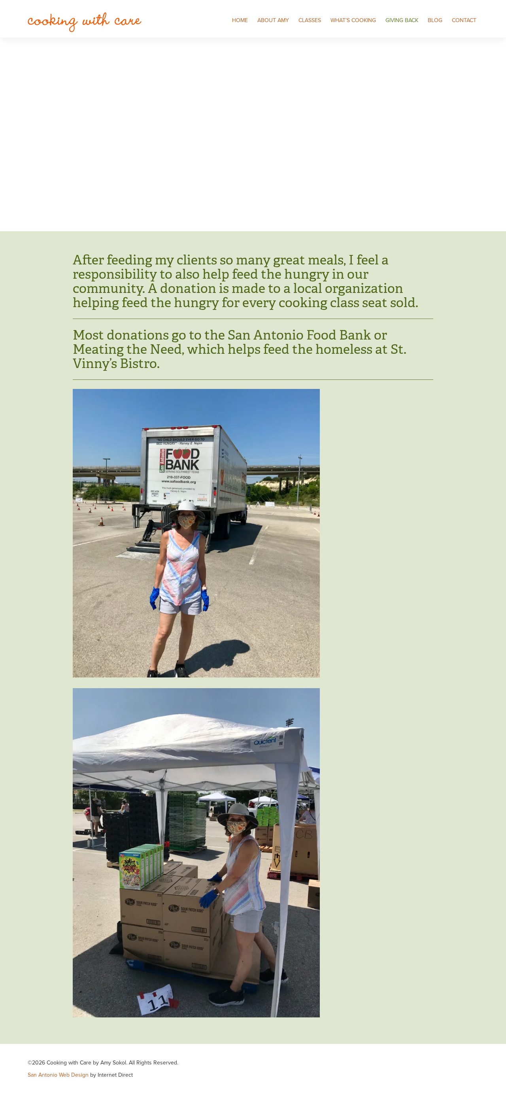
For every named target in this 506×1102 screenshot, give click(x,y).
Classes (309, 20)
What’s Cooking (353, 20)
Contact (464, 20)
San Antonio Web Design (58, 1075)
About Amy (273, 20)
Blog (435, 20)
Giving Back (401, 20)
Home (240, 20)
